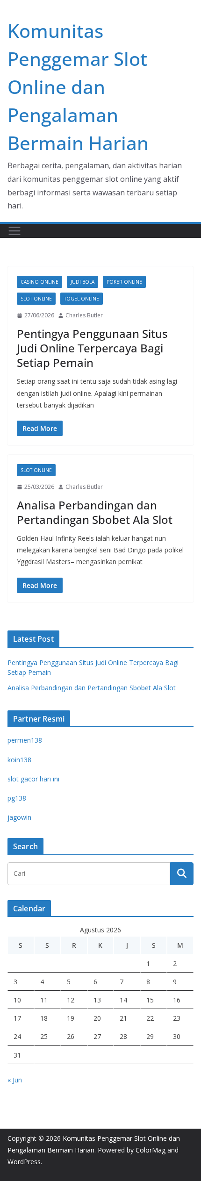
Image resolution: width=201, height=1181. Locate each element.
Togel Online (81, 298)
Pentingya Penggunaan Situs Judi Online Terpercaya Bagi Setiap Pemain (92, 348)
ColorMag (150, 1149)
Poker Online (124, 282)
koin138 (19, 759)
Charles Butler (84, 315)
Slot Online (36, 298)
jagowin (19, 817)
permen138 (24, 740)
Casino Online (39, 282)
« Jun (14, 1079)
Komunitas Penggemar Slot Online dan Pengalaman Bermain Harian (78, 87)
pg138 (16, 798)
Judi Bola (82, 282)
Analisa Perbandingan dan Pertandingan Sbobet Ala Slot (94, 512)
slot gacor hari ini (33, 778)
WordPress (24, 1161)
